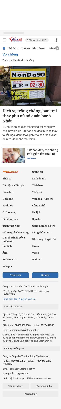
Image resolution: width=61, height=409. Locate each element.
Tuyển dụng (30, 394)
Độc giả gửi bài (44, 386)
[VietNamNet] (4, 48)
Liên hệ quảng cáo (14, 348)
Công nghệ (38, 205)
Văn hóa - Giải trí (42, 198)
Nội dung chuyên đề (44, 239)
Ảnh (5, 252)
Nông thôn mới (41, 232)
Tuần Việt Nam (11, 225)
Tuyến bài (15, 275)
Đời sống (8, 198)
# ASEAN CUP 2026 (37, 40)
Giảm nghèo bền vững (16, 232)
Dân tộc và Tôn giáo (14, 185)
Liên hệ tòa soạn (13, 306)
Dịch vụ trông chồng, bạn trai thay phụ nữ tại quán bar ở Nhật (30, 116)
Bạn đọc (37, 219)
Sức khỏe (8, 205)
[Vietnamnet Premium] (11, 173)
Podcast (37, 259)
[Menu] (5, 40)
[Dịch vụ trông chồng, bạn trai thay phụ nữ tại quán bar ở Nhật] (30, 86)
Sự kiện (45, 275)
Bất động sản (10, 219)
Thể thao (37, 185)
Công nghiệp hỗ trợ (43, 225)
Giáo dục (8, 192)
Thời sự (25, 48)
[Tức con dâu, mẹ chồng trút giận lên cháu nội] (14, 155)
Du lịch (36, 212)
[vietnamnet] (16, 41)
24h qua (7, 266)
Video (35, 252)
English (7, 246)
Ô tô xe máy (9, 212)
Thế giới (37, 192)
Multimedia (10, 259)
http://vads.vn (20, 373)
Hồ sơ (35, 246)
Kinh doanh (39, 48)
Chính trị (13, 48)
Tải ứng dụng (15, 386)
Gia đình (31, 158)
